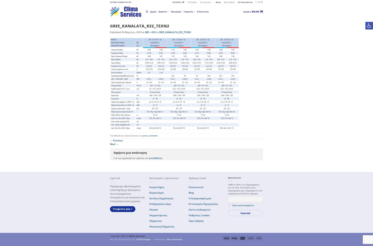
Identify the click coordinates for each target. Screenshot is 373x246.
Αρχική (153, 12)
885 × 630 (150, 32)
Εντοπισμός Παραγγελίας (203, 204)
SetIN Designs (143, 239)
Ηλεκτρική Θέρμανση (161, 226)
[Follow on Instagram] (259, 2)
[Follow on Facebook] (256, 2)
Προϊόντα (162, 12)
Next (114, 144)
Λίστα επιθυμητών (200, 209)
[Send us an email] (261, 2)
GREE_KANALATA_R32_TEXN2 (175, 32)
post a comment (150, 135)
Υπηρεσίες (188, 12)
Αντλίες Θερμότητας (161, 198)
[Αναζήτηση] (147, 11)
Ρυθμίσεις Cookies (199, 215)
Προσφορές (176, 12)
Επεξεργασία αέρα (160, 204)
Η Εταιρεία (192, 2)
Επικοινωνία (203, 12)
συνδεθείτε (155, 158)
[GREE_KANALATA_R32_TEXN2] (174, 83)
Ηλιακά (153, 209)
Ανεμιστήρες (156, 187)
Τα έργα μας (205, 2)
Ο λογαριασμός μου (200, 198)
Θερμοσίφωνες (158, 215)
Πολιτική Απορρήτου (243, 205)
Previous (116, 140)
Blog (218, 2)
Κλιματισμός (156, 192)
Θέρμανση (155, 221)
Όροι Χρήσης (229, 2)
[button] (369, 25)
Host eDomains (174, 239)
